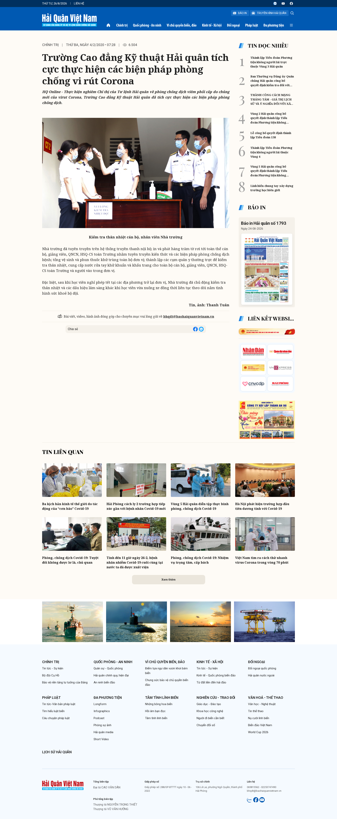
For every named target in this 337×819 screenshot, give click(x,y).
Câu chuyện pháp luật (56, 718)
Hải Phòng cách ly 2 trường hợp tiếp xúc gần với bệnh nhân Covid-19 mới (136, 506)
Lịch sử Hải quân (57, 752)
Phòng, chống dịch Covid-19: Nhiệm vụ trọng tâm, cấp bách (200, 560)
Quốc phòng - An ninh (147, 25)
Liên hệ (79, 3)
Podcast (99, 718)
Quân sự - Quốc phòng (108, 668)
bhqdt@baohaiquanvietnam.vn (188, 316)
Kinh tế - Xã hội (212, 25)
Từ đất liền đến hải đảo (211, 682)
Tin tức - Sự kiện (52, 668)
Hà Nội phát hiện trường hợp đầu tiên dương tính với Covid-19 (262, 506)
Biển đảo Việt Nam (260, 725)
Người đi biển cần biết (210, 718)
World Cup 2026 (258, 732)
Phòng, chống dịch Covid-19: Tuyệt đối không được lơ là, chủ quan (70, 560)
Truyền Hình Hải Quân (271, 13)
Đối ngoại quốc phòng (262, 668)
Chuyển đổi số (206, 725)
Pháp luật (251, 25)
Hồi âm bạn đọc (155, 711)
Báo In (242, 13)
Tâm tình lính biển (161, 698)
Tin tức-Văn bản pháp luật (58, 704)
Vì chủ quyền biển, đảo (182, 25)
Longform (100, 704)
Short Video (101, 739)
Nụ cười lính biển (258, 718)
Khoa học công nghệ (210, 711)
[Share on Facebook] (195, 329)
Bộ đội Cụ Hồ (50, 675)
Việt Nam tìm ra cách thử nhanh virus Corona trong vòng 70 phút (261, 560)
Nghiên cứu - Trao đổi (216, 698)
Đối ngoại (233, 25)
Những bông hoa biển (158, 704)
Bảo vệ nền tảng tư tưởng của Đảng (65, 682)
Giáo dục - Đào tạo (209, 704)
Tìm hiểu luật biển (53, 711)
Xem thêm (168, 579)
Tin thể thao (255, 711)
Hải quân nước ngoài (261, 675)
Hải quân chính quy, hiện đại (111, 675)
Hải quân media (103, 732)
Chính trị (122, 25)
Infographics (102, 711)
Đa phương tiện (273, 25)
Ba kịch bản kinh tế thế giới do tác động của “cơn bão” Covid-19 (70, 506)
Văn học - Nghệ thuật (262, 704)
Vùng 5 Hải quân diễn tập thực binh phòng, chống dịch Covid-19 (200, 506)
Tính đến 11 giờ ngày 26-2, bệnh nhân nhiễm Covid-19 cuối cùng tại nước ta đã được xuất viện (134, 562)
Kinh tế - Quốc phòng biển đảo (216, 675)
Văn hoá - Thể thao (265, 698)
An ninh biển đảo (104, 682)
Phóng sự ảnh (102, 725)
